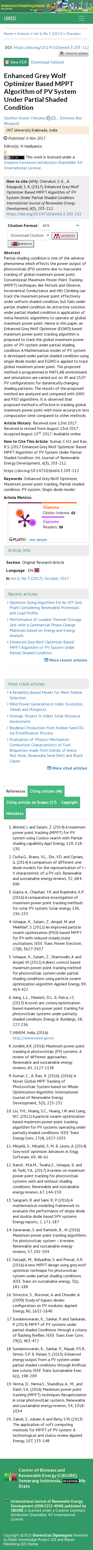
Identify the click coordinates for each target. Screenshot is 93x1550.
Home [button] (8, 33)
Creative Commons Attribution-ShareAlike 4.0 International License (48, 1515)
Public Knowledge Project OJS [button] (32, 1539)
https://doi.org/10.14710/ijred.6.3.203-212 (51, 47)
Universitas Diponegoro (52, 1535)
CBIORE (18, 1510)
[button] (5, 151)
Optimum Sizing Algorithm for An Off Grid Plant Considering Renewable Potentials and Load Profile (45, 608)
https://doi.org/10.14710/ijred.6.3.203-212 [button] (44, 213)
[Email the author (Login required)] (53, 117)
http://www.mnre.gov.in (33, 1037)
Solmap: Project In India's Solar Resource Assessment (44, 718)
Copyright (69, 802)
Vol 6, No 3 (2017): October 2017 (40, 578)
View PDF (18, 62)
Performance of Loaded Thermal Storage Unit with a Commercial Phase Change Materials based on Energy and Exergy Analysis (45, 627)
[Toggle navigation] (81, 18)
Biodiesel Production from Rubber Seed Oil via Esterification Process (46, 730)
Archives (23, 33)
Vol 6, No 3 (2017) (48, 33)
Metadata (15, 813)
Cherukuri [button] (73, 33)
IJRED (10, 18)
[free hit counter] (70, 1480)
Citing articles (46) (46, 791)
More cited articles (69, 768)
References (15, 791)
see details (38, 539)
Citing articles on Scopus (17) (31, 802)
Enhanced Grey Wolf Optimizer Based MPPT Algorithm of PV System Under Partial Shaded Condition (42, 647)
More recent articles (67, 660)
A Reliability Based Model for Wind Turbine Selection (45, 695)
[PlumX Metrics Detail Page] (24, 520)
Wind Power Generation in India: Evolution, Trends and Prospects (46, 706)
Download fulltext (47, 62)
